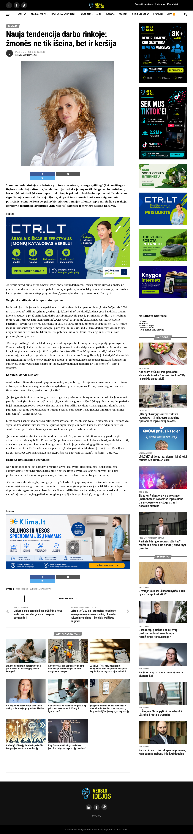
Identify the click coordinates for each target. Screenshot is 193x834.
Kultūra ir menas (140, 14)
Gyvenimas (86, 14)
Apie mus (159, 4)
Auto (98, 14)
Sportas (123, 14)
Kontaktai (171, 4)
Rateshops (143, 323)
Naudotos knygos (146, 325)
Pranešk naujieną (144, 4)
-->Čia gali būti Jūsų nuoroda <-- (153, 330)
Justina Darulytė (41, 589)
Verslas (22, 14)
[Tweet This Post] (42, 178)
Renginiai (158, 14)
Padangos (143, 321)
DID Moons (22, 589)
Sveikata (110, 14)
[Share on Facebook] (42, 174)
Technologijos (38, 14)
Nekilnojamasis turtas (63, 14)
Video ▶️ (171, 14)
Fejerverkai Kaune (146, 327)
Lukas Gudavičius (27, 54)
